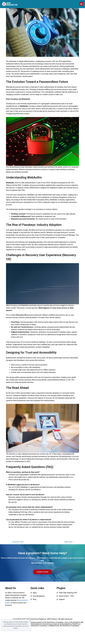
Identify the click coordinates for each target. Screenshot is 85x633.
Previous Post (16, 542)
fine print (14, 624)
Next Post (70, 542)
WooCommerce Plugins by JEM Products (42, 619)
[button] (81, 4)
